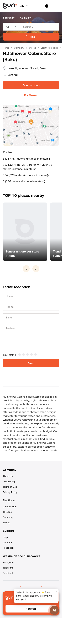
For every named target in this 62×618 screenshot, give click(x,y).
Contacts (7, 542)
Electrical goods (49, 47)
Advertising (9, 481)
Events (6, 522)
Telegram (8, 567)
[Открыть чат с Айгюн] (54, 610)
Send (31, 363)
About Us (8, 476)
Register (31, 608)
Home (6, 47)
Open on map (31, 85)
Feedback (8, 547)
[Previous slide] (26, 268)
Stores (32, 47)
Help (5, 537)
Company (19, 47)
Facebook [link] (8, 573)
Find (32, 36)
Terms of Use (10, 486)
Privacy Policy (10, 492)
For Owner (30, 95)
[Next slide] (35, 268)
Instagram (8, 562)
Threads (7, 511)
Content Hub (10, 506)
